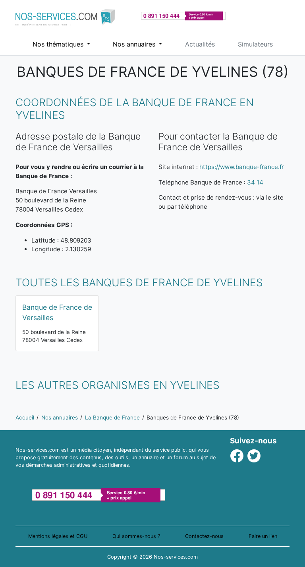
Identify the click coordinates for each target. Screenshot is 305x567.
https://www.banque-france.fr (241, 167)
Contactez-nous (204, 536)
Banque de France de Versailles (57, 312)
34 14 (255, 182)
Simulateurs (255, 44)
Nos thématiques (59, 44)
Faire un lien (263, 536)
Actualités (200, 44)
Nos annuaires (135, 44)
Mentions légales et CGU (57, 536)
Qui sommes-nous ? (136, 536)
